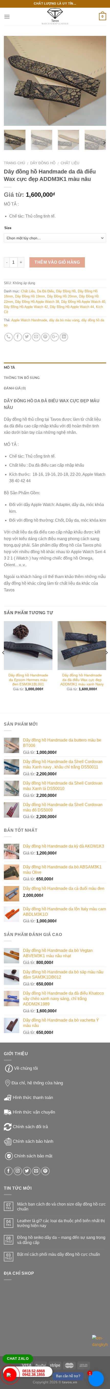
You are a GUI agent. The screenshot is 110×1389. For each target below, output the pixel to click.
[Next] (97, 81)
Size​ (7, 228)
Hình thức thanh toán (33, 1097)
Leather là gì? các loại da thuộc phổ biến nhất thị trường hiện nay (61, 1223)
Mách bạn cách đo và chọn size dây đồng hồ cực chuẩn (61, 1206)
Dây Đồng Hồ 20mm (62, 296)
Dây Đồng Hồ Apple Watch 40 (83, 302)
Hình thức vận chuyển (34, 1112)
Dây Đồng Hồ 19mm (30, 296)
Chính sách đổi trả (30, 1126)
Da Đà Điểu (45, 291)
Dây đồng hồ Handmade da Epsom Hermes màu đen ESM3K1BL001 (28, 679)
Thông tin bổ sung (21, 377)
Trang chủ (14, 163)
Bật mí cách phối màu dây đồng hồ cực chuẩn (58, 1254)
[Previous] (12, 81)
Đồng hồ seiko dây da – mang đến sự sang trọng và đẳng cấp (61, 1239)
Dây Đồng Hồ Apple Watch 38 (37, 302)
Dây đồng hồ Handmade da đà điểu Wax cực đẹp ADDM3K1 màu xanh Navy (82, 679)
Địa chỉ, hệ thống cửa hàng (37, 1083)
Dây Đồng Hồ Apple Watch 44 (72, 307)
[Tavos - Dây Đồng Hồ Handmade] (55, 17)
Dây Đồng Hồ (43, 163)
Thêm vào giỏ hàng (57, 262)
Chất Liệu (70, 163)
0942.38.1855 (33, 1374)
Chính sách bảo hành (33, 1141)
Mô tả (9, 367)
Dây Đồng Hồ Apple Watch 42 (26, 307)
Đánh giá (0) (15, 388)
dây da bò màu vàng (64, 320)
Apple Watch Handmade (29, 320)
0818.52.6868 (33, 1371)
